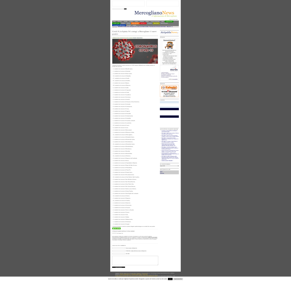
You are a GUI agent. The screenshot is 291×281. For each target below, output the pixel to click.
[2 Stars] (113, 233)
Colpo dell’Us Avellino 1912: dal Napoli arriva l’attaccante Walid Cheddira (120, 26)
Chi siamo (120, 21)
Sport (162, 21)
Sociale (128, 23)
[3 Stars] (114, 233)
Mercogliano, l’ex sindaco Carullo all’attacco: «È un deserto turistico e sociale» (170, 142)
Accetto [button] (170, 278)
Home (114, 21)
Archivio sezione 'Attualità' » (167, 160)
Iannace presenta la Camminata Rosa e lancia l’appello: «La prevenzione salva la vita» (170, 151)
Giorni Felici (156, 23)
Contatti (134, 25)
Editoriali (142, 21)
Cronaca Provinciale (155, 21)
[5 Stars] (116, 233)
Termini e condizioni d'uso (125, 274)
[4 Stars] (115, 233)
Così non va (143, 23)
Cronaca (131, 21)
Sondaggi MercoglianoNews (119, 25)
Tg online (129, 25)
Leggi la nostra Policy (178, 278)
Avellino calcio (116, 23)
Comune (123, 23)
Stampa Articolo (139, 37)
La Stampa (162, 173)
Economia (149, 23)
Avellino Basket (169, 21)
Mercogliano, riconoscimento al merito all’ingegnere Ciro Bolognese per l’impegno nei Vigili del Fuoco (170, 138)
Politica (147, 21)
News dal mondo (164, 23)
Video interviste (135, 23)
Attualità (125, 21)
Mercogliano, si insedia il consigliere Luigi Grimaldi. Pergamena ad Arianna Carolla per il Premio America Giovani (170, 148)
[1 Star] (112, 233)
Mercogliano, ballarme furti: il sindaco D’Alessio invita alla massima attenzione (170, 134)
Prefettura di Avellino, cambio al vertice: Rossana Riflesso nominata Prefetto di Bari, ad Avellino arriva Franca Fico (170, 153)
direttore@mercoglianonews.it (166, 275)
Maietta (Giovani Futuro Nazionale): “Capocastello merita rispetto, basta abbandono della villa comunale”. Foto (168, 144)
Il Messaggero (162, 171)
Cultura (136, 21)
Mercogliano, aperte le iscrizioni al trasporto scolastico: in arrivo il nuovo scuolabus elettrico (170, 136)
